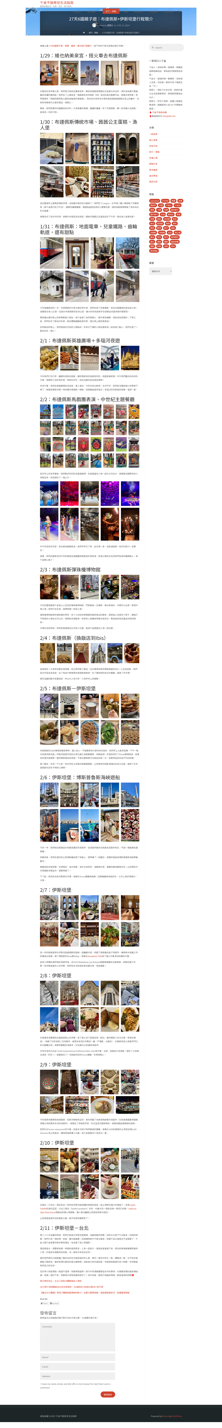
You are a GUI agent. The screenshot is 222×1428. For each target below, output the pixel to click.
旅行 (166, 228)
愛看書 (160, 223)
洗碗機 (162, 232)
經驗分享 (153, 163)
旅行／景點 (93, 32)
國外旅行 (154, 214)
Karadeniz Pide (95, 956)
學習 (178, 214)
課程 (159, 241)
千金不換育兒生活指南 (57, 2)
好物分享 (153, 145)
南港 (152, 209)
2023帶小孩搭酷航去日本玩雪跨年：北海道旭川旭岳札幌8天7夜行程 (71, 1286)
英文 (166, 237)
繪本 (152, 237)
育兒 (159, 237)
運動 (152, 246)
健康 (173, 200)
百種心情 (153, 157)
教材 (175, 223)
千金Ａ (169, 205)
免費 (180, 200)
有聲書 (153, 232)
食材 (173, 246)
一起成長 (153, 133)
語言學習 (153, 175)
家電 (152, 219)
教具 (168, 223)
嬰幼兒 (170, 214)
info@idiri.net (169, 115)
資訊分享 (153, 181)
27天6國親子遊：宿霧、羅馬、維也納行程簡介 (70, 45)
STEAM (165, 200)
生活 (170, 232)
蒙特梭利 (175, 237)
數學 (159, 228)
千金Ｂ (177, 205)
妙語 (163, 214)
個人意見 (153, 139)
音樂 (166, 246)
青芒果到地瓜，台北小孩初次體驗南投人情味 (61, 1280)
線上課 (177, 232)
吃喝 (166, 209)
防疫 (159, 246)
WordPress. (176, 1416)
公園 (161, 205)
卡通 (159, 209)
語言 (152, 241)
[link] (179, 11)
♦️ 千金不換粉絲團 (158, 112)
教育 (152, 228)
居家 (159, 219)
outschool (154, 200)
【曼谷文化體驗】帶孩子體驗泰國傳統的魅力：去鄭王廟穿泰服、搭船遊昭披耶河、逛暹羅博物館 (85, 1292)
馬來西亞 (154, 250)
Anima (165, 1416)
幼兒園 (167, 219)
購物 (166, 241)
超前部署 (175, 241)
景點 (173, 228)
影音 (175, 219)
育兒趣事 (153, 169)
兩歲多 (153, 205)
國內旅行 (175, 209)
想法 (152, 223)
